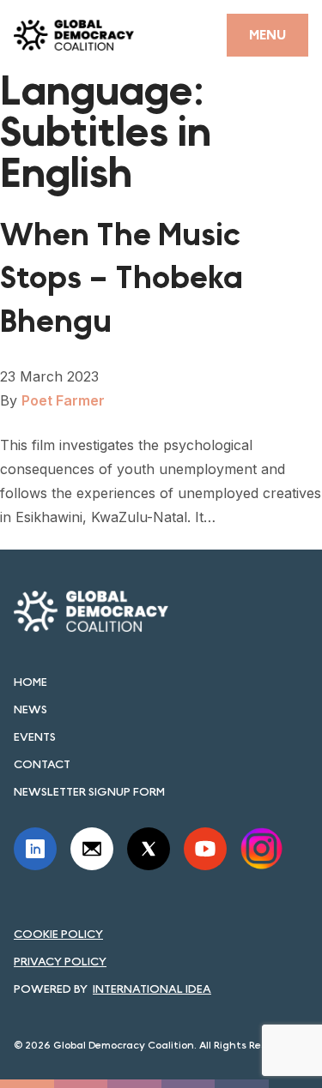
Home (30, 681)
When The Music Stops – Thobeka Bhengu (121, 278)
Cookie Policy (58, 933)
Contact (42, 764)
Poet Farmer (63, 400)
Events (35, 736)
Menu (267, 35)
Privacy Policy (60, 961)
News (30, 709)
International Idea (152, 988)
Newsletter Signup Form (89, 791)
